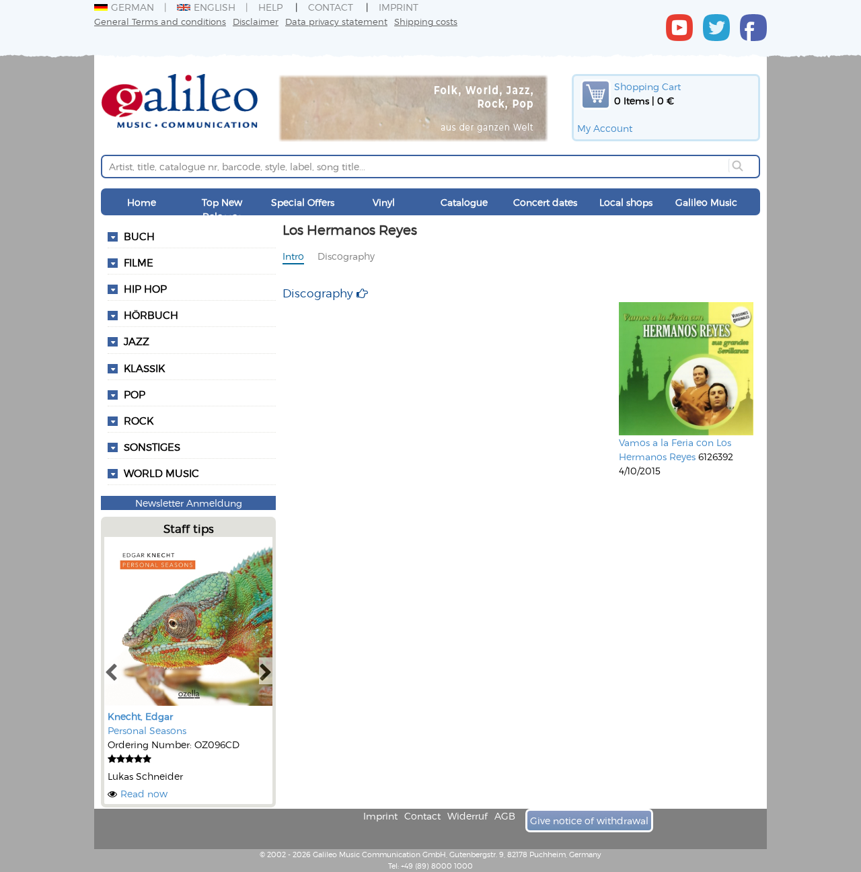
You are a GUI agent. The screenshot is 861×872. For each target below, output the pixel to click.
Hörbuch (151, 315)
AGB (504, 816)
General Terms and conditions (160, 21)
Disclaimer (255, 21)
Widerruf (467, 816)
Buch (139, 236)
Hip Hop (145, 289)
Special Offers (302, 202)
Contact (330, 7)
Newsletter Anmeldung (188, 503)
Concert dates (545, 202)
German (132, 7)
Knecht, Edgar (140, 716)
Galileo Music (706, 202)
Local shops (625, 202)
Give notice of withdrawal (589, 820)
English (214, 7)
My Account (604, 128)
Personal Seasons (147, 730)
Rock (138, 420)
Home (141, 202)
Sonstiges (152, 447)
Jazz (136, 341)
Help (270, 7)
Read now (143, 793)
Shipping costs (425, 21)
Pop (134, 394)
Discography (346, 256)
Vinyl (384, 202)
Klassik (144, 368)
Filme (138, 262)
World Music (161, 473)
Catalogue (464, 202)
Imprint (398, 7)
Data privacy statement (336, 21)
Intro (293, 256)
